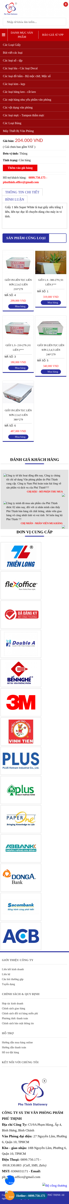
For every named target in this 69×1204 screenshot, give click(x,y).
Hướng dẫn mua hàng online (17, 1042)
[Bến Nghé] (21, 686)
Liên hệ (6, 974)
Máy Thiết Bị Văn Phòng (18, 131)
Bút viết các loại (12, 52)
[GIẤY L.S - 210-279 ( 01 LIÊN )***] (18, 339)
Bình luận (14, 199)
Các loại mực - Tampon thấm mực (23, 115)
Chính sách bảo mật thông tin (18, 1023)
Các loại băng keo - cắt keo (19, 91)
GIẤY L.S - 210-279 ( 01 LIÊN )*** (18, 347)
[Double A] (21, 656)
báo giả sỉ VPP (52, 34)
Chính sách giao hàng (13, 1008)
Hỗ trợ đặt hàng (10, 1052)
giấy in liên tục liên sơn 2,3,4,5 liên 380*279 (18, 415)
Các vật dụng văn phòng (18, 107)
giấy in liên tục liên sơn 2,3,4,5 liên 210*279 (18, 285)
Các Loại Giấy (12, 44)
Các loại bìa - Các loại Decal (20, 68)
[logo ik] (21, 803)
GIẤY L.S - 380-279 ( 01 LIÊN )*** (50, 282)
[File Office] (21, 598)
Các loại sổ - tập (12, 60)
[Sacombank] (21, 919)
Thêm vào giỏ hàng (20, 167)
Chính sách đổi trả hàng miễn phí (20, 1013)
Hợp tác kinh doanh (12, 1003)
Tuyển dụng (8, 984)
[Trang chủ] (11, 14)
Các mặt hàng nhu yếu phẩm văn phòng (27, 99)
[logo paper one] (21, 832)
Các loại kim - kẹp (14, 84)
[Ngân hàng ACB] (21, 949)
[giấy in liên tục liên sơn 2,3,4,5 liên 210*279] (18, 273)
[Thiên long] (21, 569)
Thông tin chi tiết (22, 192)
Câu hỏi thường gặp (12, 979)
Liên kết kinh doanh (13, 969)
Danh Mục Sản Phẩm (22, 35)
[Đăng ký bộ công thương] (21, 627)
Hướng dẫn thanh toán (14, 1047)
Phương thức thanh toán (15, 1018)
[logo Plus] (21, 773)
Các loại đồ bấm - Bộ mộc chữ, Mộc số (27, 76)
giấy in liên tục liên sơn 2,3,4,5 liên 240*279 (50, 350)
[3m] (21, 715)
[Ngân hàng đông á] (21, 890)
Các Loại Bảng (12, 123)
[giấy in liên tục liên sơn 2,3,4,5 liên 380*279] (18, 404)
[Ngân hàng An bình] (21, 861)
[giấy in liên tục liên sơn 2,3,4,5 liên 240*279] (50, 339)
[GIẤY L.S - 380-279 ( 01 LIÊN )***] (50, 273)
